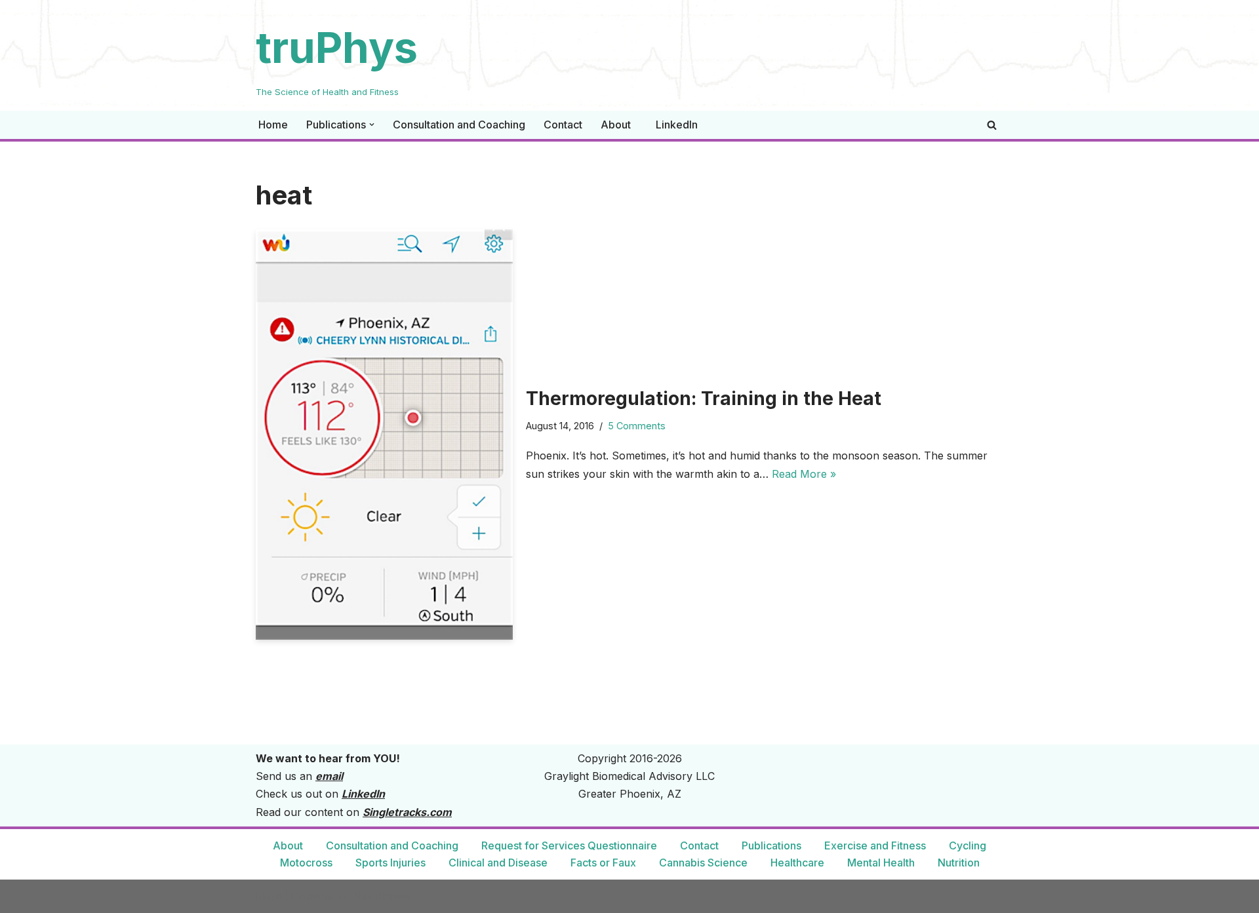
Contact (563, 124)
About (616, 124)
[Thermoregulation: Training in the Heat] (384, 434)
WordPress (382, 896)
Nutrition (959, 862)
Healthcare (797, 862)
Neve (269, 896)
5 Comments (637, 425)
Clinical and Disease (498, 862)
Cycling (967, 845)
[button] (371, 124)
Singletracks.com (407, 812)
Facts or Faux (603, 862)
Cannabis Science (703, 862)
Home (273, 124)
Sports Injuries (390, 862)
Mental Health (881, 862)
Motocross (306, 862)
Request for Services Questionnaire (569, 845)
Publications (771, 845)
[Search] (992, 125)
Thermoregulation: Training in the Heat (703, 398)
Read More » (804, 473)
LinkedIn (677, 124)
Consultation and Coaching (459, 124)
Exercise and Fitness (875, 845)
